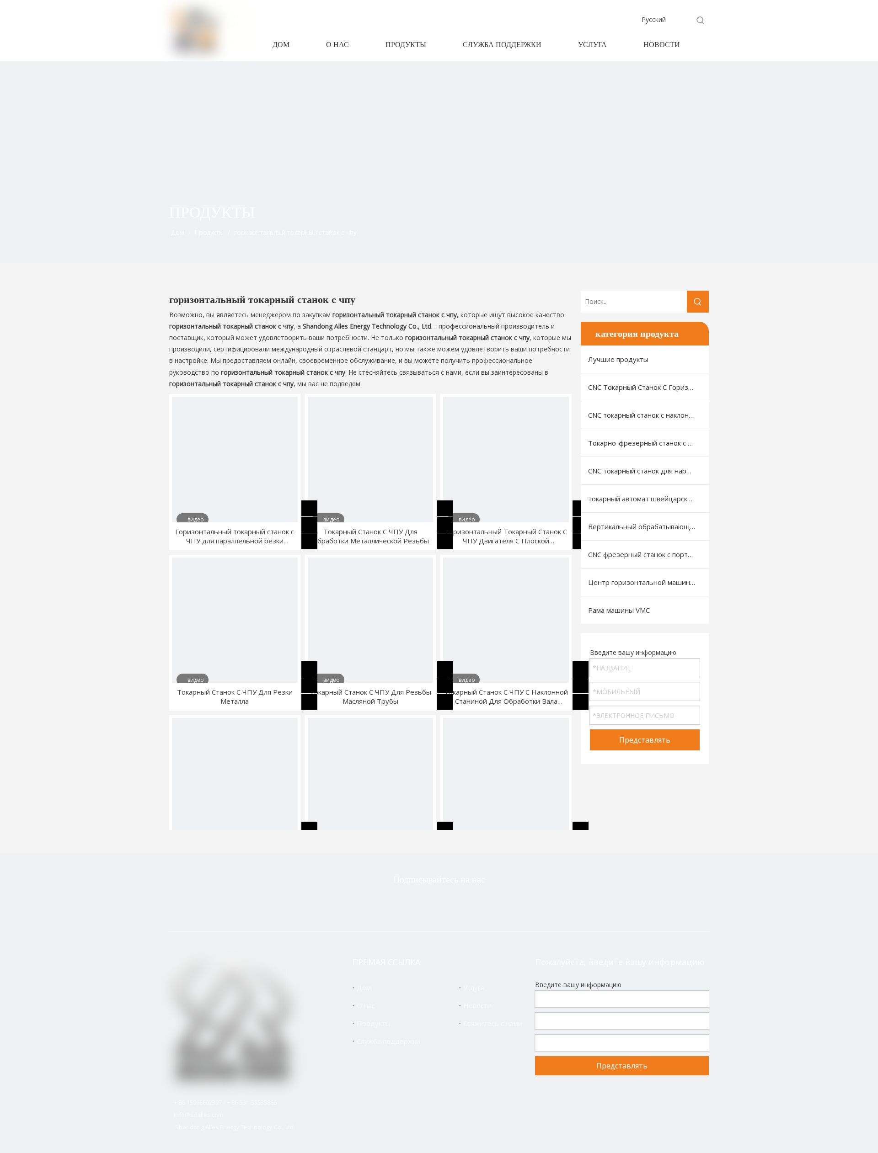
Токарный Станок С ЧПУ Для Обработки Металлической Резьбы (370, 536)
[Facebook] (423, 904)
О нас (366, 1005)
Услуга (473, 987)
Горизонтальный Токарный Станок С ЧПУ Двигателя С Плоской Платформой (506, 536)
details (316, 539)
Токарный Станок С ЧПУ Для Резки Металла (235, 696)
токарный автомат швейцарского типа (648, 498)
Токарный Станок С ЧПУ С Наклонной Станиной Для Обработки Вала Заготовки (506, 696)
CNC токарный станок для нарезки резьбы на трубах (648, 470)
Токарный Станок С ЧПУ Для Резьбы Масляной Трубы (370, 696)
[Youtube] (481, 904)
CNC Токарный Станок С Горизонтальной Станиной (648, 387)
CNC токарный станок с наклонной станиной (648, 415)
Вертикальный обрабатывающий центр (648, 526)
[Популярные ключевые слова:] (700, 20)
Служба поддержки (388, 1041)
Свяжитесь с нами (492, 1023)
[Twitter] (394, 904)
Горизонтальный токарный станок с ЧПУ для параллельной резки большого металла (234, 536)
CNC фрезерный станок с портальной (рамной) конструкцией (648, 554)
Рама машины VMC (619, 610)
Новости (477, 1005)
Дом (364, 987)
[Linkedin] (452, 904)
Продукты (374, 1023)
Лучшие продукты (618, 359)
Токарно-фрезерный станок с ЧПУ (645, 442)
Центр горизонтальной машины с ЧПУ (648, 582)
